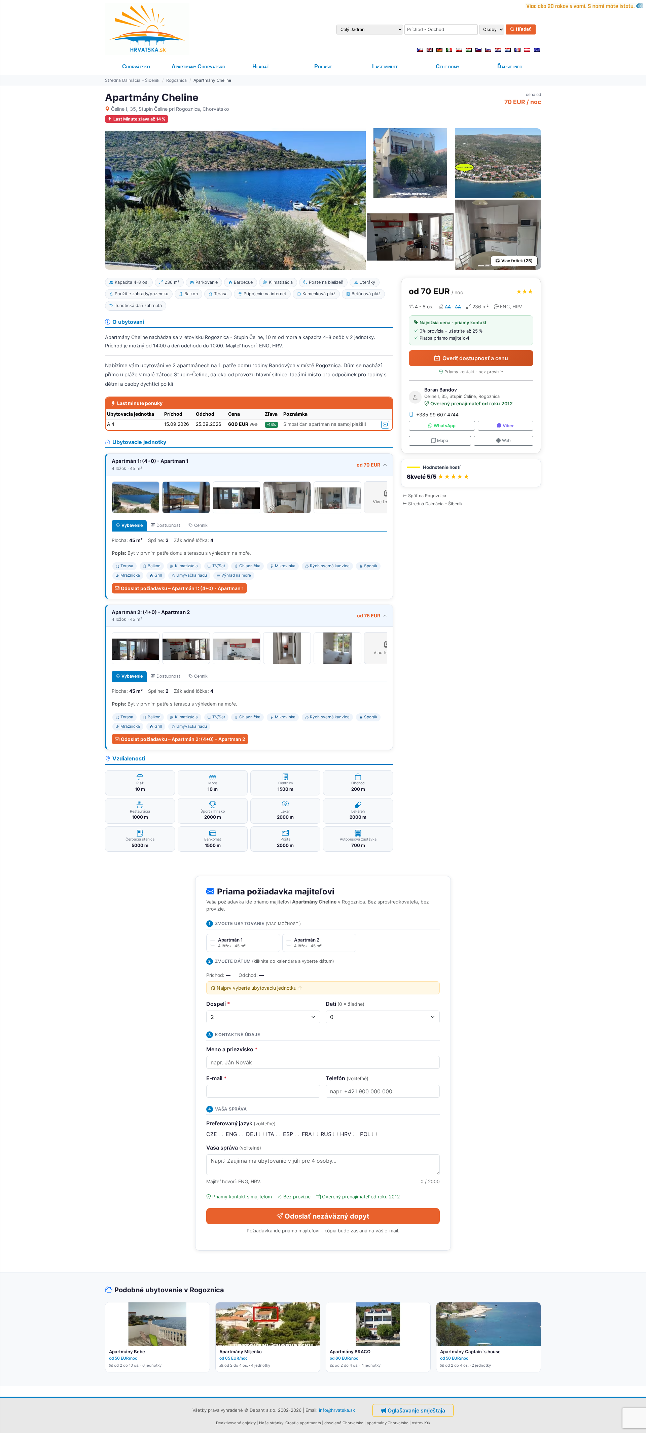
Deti (345, 1003)
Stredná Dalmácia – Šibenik (132, 80)
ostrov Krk (421, 1423)
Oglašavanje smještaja (416, 1410)
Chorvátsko (136, 66)
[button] (471, 473)
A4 (448, 306)
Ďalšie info (510, 66)
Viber (508, 425)
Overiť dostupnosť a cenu (475, 358)
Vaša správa (233, 1147)
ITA (271, 1134)
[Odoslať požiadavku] (385, 425)
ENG (232, 1134)
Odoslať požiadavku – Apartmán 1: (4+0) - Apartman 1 (182, 588)
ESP (289, 1134)
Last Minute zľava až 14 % (139, 119)
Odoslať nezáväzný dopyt (327, 1216)
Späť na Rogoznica (427, 495)
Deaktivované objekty (236, 1423)
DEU (252, 1134)
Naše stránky (271, 1423)
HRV (346, 1134)
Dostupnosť (168, 525)
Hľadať (523, 29)
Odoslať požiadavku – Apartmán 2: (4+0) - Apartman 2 (183, 739)
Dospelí (218, 1003)
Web (506, 440)
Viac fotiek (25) (517, 260)
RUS (327, 1134)
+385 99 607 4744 (437, 414)
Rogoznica (176, 80)
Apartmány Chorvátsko (198, 66)
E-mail (216, 1078)
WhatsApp (445, 425)
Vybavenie (132, 525)
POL (366, 1134)
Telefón (347, 1078)
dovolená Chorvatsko (343, 1423)
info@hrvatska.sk (337, 1409)
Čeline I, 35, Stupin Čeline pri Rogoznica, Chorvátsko (170, 109)
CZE (212, 1134)
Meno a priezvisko (232, 1049)
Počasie (323, 66)
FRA (308, 1134)
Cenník (201, 525)
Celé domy (447, 66)
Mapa (442, 440)
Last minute (385, 66)
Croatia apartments (303, 1423)
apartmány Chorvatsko (387, 1423)
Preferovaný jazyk (241, 1123)
